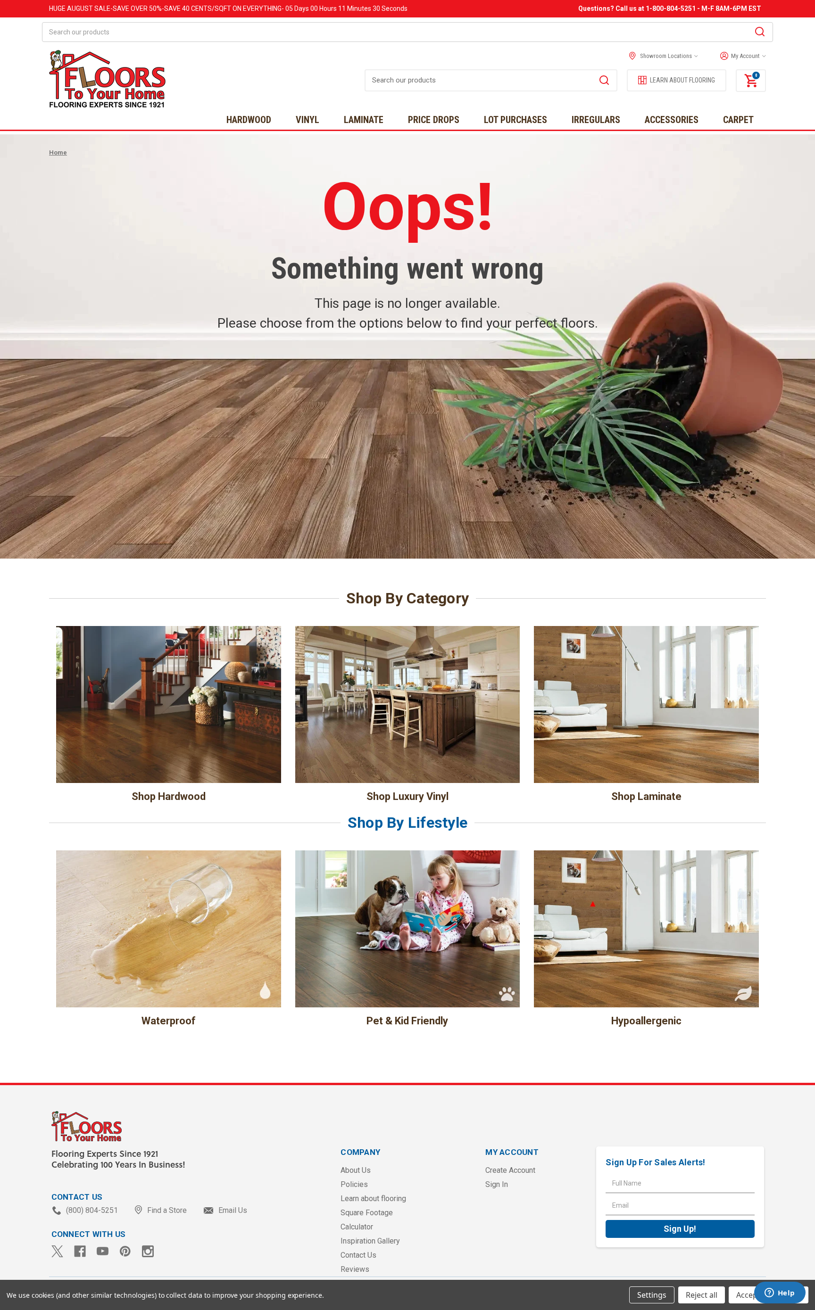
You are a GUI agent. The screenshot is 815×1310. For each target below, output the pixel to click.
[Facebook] (80, 1251)
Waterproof (168, 1021)
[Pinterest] (125, 1251)
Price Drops (433, 119)
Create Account (510, 1170)
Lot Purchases (515, 119)
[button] (740, 56)
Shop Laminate (646, 796)
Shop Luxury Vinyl (407, 796)
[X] (57, 1251)
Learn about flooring (373, 1198)
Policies (354, 1184)
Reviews (355, 1269)
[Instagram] (148, 1251)
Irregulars (596, 119)
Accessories (672, 119)
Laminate (363, 119)
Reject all (701, 1295)
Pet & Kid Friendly (407, 1021)
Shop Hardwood (169, 796)
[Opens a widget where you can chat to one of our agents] (780, 1293)
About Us (356, 1170)
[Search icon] (759, 33)
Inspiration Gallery (370, 1240)
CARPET (738, 119)
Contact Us (358, 1255)
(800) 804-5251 (92, 1210)
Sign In (496, 1184)
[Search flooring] (604, 81)
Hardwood (248, 119)
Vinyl (307, 119)
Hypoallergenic (646, 1021)
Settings (651, 1295)
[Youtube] (102, 1251)
